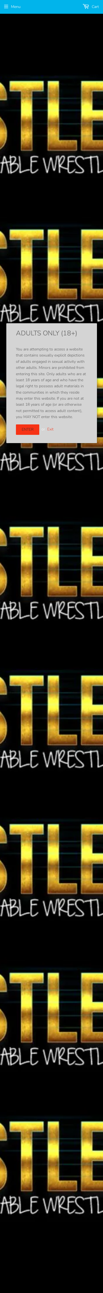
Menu (16, 6)
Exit (50, 429)
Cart (95, 6)
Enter (28, 429)
